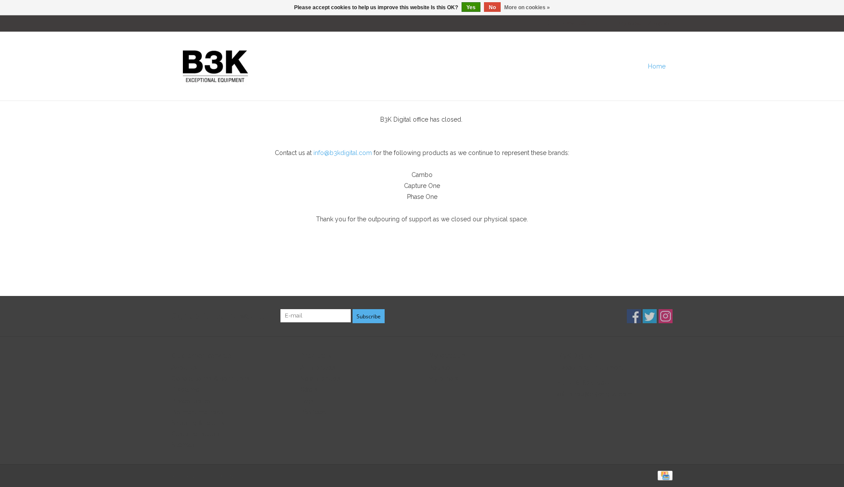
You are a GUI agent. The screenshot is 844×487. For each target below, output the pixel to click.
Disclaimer (186, 389)
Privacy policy (191, 400)
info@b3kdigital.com (342, 152)
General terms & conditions (210, 378)
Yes (471, 7)
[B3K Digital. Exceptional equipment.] (362, 66)
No (492, 7)
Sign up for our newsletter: (222, 316)
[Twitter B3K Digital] (650, 316)
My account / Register (645, 23)
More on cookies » (527, 7)
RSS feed (313, 411)
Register (440, 367)
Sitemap (182, 444)
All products (317, 367)
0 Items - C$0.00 (576, 23)
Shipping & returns (197, 422)
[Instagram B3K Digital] (665, 316)
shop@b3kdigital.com (601, 393)
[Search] (679, 66)
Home (657, 66)
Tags (307, 400)
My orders (443, 378)
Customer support (197, 433)
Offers (308, 389)
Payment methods (197, 411)
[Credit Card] (664, 475)
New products (320, 378)
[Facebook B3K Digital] (634, 316)
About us (184, 367)
